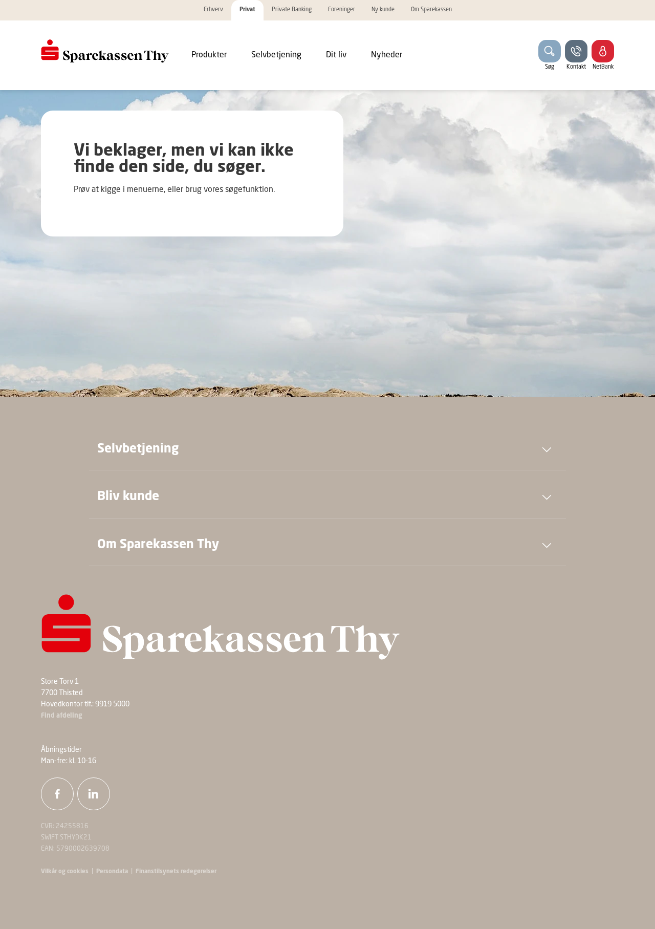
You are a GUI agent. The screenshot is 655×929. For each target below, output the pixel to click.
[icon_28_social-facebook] (57, 793)
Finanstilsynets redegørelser (175, 872)
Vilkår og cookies (65, 872)
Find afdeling (61, 715)
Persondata (112, 872)
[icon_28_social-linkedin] (93, 793)
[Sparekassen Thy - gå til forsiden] (105, 51)
